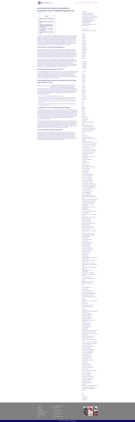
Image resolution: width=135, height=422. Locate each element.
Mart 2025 (84, 37)
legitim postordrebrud (85, 224)
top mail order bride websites (87, 356)
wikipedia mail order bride (86, 381)
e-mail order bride (85, 157)
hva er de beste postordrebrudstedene (88, 187)
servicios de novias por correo (87, 337)
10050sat (83, 75)
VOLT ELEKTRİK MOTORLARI (42, 412)
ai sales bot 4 (84, 120)
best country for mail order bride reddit (88, 128)
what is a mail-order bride (86, 373)
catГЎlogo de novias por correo (87, 141)
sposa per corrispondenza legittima (88, 349)
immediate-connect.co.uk (86, 209)
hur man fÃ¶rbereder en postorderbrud (88, 184)
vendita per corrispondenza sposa (88, 367)
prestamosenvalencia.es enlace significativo (89, 330)
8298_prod (84, 107)
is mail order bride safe (86, 212)
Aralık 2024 (84, 41)
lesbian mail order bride (86, 229)
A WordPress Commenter (92, 30)
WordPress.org (84, 399)
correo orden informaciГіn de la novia (88, 149)
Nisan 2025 (84, 35)
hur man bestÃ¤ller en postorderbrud (88, 183)
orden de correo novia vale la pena (88, 292)
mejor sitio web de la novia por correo (88, 263)
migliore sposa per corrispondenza (88, 272)
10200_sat (83, 80)
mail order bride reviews (86, 245)
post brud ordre (84, 309)
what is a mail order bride (86, 372)
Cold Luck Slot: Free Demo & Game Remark (89, 16)
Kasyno (83, 215)
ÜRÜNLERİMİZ (39, 410)
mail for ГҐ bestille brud (86, 236)
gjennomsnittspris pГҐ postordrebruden (89, 166)
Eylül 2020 (83, 56)
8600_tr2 (83, 108)
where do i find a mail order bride (87, 378)
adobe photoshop (85, 119)
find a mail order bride (85, 162)
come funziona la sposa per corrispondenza (89, 142)
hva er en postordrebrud (86, 189)
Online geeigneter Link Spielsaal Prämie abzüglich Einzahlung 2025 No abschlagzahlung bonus (88, 21)
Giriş (82, 395)
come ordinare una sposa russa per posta (89, 144)
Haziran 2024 (84, 50)
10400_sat (83, 86)
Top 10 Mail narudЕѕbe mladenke (87, 350)
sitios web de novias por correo (87, 344)
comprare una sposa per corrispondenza (89, 146)
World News (84, 384)
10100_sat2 (84, 77)
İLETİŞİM (94, 2)
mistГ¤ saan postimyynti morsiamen (88, 278)
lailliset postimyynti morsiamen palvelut (88, 217)
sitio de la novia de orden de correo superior (89, 341)
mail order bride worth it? (86, 253)
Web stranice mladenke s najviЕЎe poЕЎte (89, 370)
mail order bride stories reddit (87, 248)
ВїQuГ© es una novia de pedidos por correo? (89, 385)
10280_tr (83, 81)
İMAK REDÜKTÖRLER (41, 413)
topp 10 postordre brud (86, 358)
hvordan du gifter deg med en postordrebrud (89, 199)
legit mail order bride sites (86, 220)
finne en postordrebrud (86, 165)
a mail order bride (85, 117)
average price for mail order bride (87, 122)
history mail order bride (86, 169)
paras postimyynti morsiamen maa (88, 295)
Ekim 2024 (84, 44)
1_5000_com (84, 71)
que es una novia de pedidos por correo (89, 331)
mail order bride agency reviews (87, 242)
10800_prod (84, 98)
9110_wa (83, 111)
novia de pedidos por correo (87, 287)
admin (38, 12)
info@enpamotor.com (59, 416)
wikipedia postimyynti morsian (87, 382)
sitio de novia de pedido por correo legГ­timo (89, 343)
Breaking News (84, 135)
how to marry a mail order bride (87, 178)
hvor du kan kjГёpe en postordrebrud (88, 195)
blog (82, 134)
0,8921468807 (84, 66)
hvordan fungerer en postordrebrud (88, 202)
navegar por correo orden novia (87, 283)
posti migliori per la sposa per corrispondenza (90, 311)
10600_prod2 (84, 90)
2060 (83, 102)
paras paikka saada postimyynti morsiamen (89, 293)
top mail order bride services (87, 353)
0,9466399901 (84, 68)
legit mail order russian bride (87, 221)
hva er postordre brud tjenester (87, 190)
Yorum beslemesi (85, 398)
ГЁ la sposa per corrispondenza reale (88, 387)
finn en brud (84, 163)
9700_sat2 (83, 113)
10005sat (83, 74)
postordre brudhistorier (86, 324)
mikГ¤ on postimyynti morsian (87, 277)
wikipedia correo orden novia (87, 379)
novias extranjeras (85, 289)
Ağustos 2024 (84, 47)
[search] (97, 3)
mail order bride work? (86, 251)
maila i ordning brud (85, 256)
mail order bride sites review (87, 247)
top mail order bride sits (86, 355)
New (83, 284)
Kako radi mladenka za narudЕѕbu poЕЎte (89, 214)
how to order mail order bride (87, 181)
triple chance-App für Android (58, 35)
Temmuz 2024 (84, 49)
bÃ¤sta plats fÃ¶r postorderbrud (87, 125)
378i (82, 104)
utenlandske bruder (85, 363)
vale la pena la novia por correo (87, 366)
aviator (83, 123)
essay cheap (84, 160)
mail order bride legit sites (86, 244)
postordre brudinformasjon (86, 325)
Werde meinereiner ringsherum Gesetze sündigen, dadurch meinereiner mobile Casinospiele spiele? (46, 26)
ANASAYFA (77, 2)
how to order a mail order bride (87, 180)
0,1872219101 (84, 64)
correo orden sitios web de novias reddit (89, 150)
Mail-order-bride (84, 254)
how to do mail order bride (86, 177)
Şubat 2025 (84, 38)
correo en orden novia (86, 147)
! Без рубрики (84, 63)
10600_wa (83, 92)
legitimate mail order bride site (87, 226)
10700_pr (83, 95)
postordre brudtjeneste (86, 327)
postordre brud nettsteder (86, 318)
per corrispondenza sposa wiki (87, 306)
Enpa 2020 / (61, 420)
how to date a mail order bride (87, 175)
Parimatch (83, 299)
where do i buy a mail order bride (87, 376)
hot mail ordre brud (85, 172)
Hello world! (84, 30)
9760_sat (83, 114)
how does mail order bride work (87, 174)
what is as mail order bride (86, 375)
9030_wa (83, 110)
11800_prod (84, 99)
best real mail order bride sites (87, 131)
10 (82, 72)
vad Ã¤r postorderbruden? (86, 364)
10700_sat (83, 96)
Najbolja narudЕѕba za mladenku (87, 281)
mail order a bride (85, 241)
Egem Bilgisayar (66, 420)
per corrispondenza (85, 303)
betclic (83, 132)
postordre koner (85, 328)
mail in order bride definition (87, 239)
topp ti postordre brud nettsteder (87, 359)
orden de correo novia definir (87, 290)
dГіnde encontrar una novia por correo (88, 156)
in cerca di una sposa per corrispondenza (89, 211)
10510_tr (83, 89)
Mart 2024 (84, 55)
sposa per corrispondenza (86, 347)
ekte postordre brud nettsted (87, 159)
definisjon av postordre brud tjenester (88, 152)
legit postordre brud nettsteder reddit (88, 223)
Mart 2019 (84, 58)
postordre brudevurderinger (86, 322)
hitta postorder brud (85, 171)
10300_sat (83, 83)
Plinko (83, 308)
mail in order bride (85, 237)
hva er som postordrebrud (86, 193)
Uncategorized (84, 361)
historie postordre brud (86, 168)
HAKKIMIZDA (39, 409)
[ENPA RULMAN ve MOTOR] (45, 3)
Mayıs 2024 (84, 52)
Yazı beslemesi (84, 396)
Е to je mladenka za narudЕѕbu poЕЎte (88, 388)
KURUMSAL (82, 2)
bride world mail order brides (87, 137)
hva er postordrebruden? (86, 192)
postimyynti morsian (85, 312)
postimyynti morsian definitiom (87, 314)
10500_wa (83, 87)
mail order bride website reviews (87, 250)
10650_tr (83, 93)
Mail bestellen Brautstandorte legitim (88, 234)
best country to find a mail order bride (88, 129)
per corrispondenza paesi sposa (87, 305)
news (83, 286)
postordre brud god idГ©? (86, 315)
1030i (83, 84)
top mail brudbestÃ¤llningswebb (87, 352)
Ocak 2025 (84, 40)
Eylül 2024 (83, 46)
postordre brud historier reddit (87, 317)
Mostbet (83, 280)
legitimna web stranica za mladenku (88, 227)
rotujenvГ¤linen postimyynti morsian (88, 336)
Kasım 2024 (84, 43)
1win (83, 101)
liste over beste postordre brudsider (88, 233)
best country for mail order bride (87, 126)
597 (82, 105)
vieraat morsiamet (85, 369)
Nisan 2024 (84, 53)
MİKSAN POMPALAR (41, 415)
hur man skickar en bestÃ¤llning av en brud (89, 186)
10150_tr (83, 78)
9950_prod (84, 116)
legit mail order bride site (86, 218)
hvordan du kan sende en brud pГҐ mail (88, 201)
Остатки (83, 390)
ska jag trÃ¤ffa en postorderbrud (87, 346)
